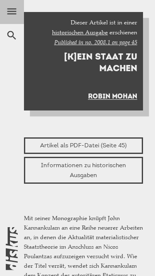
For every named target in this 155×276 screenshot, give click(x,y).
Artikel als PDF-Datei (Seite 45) (83, 145)
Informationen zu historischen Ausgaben (83, 170)
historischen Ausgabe (80, 32)
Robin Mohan (112, 96)
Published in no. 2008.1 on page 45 (95, 42)
